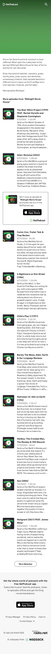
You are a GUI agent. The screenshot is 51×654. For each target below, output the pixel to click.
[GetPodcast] (10, 4)
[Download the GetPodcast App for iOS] (32, 212)
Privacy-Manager (13, 617)
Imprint (42, 617)
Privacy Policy (29, 617)
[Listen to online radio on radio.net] (39, 632)
